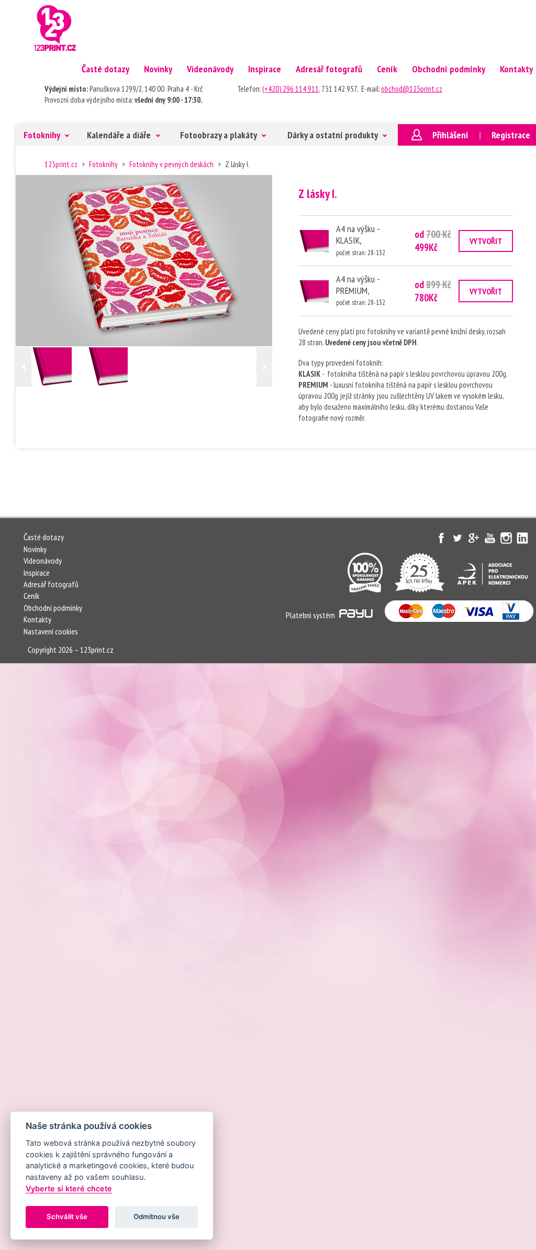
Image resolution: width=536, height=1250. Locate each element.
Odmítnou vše (156, 1216)
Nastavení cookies (51, 631)
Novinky (158, 69)
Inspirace (264, 69)
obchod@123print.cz (411, 89)
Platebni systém (311, 615)
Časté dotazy (105, 69)
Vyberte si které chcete (69, 1188)
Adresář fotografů (329, 69)
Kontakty (37, 619)
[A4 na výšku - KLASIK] (59, 367)
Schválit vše (67, 1216)
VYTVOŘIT (486, 241)
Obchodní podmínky (448, 69)
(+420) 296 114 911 (290, 89)
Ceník (387, 69)
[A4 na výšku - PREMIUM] (115, 367)
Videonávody (210, 69)
